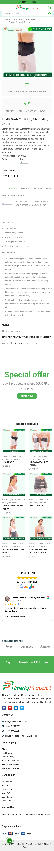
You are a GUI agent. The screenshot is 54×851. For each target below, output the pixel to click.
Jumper (27, 646)
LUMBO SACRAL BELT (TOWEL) (38, 463)
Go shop (46, 2)
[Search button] (50, 13)
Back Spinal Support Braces (17, 22)
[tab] (10, 188)
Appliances (31, 19)
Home (7, 19)
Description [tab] (10, 188)
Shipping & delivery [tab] (31, 188)
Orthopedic (18, 19)
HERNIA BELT (8, 462)
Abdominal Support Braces (12, 456)
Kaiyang (45, 646)
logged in (18, 343)
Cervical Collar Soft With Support (13, 507)
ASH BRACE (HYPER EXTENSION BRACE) (38, 551)
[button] (3, 2)
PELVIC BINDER (36, 506)
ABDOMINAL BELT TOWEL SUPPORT (13, 551)
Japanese (9, 646)
